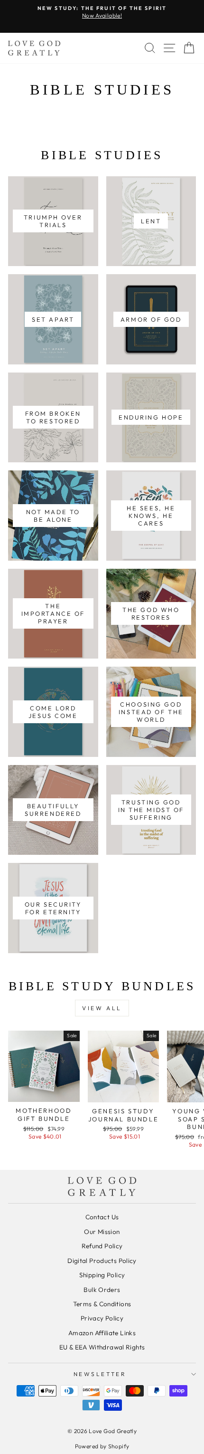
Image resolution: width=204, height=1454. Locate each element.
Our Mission (102, 1231)
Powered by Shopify (102, 1446)
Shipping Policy (102, 1275)
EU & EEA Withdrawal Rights (102, 1347)
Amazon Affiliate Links (102, 1333)
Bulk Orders (101, 1289)
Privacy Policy (102, 1318)
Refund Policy (102, 1246)
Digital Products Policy (101, 1260)
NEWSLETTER (100, 1373)
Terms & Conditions (102, 1304)
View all (102, 1008)
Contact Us (102, 1217)
